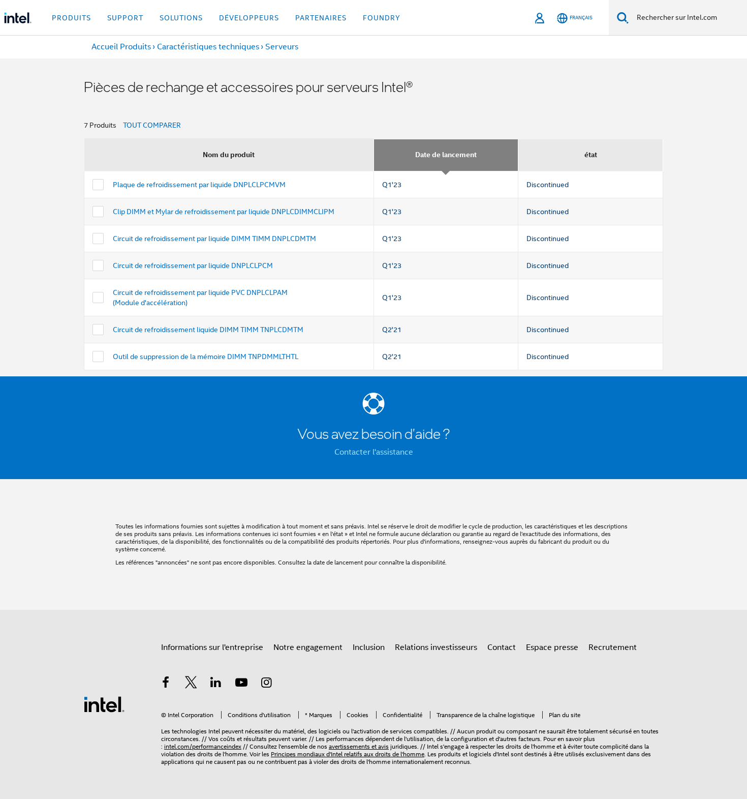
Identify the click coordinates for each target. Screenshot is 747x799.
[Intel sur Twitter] (191, 684)
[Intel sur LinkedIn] (216, 684)
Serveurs (281, 47)
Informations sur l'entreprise (212, 647)
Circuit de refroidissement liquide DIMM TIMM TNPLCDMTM (208, 329)
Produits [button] (71, 17)
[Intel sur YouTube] (241, 684)
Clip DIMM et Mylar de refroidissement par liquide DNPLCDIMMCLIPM (223, 211)
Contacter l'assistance (373, 452)
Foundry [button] (381, 17)
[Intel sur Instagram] (266, 684)
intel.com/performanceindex (202, 746)
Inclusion (369, 647)
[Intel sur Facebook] (165, 684)
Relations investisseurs (436, 647)
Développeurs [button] (249, 17)
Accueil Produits (121, 47)
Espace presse (552, 647)
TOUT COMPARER (152, 125)
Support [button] (125, 17)
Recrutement (612, 647)
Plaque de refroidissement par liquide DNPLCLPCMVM (199, 184)
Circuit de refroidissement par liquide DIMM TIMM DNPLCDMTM (214, 238)
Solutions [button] (181, 17)
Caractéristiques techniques (208, 47)
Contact (501, 647)
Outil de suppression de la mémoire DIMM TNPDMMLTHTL (205, 356)
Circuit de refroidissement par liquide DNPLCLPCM (193, 265)
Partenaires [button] (321, 17)
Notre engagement (308, 647)
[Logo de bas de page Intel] (104, 704)
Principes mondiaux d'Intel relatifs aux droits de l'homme (347, 754)
